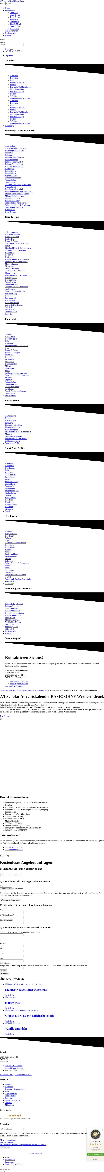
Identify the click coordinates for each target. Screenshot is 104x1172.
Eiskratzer (9, 153)
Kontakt (8, 35)
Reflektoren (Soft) (12, 200)
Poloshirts (9, 561)
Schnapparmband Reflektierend (17, 205)
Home (7, 8)
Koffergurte (9, 169)
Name (2, 910)
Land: (2, 958)
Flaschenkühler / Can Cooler (16, 346)
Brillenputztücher (12, 237)
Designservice (10, 33)
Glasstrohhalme (11, 608)
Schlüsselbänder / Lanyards (16, 373)
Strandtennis (10, 488)
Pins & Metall (15, 24)
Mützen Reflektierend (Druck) (17, 194)
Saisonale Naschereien (14, 305)
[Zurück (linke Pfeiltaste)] (1, 1171)
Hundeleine (9, 502)
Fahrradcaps (10, 155)
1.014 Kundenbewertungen (95, 1154)
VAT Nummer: (6, 963)
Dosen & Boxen (11, 241)
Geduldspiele (10, 475)
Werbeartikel (10, 10)
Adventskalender (12, 232)
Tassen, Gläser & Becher (15, 291)
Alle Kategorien (11, 31)
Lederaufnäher (11, 364)
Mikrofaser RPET (12, 620)
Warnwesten (10, 210)
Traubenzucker (11, 312)
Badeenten (9, 463)
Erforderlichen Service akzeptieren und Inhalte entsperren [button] (23, 1145)
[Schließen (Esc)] (9, 1169)
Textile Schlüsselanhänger (15, 391)
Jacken (8, 552)
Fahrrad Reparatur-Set (14, 162)
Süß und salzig (11, 293)
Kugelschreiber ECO (13, 615)
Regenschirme (10, 175)
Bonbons (8, 296)
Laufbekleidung (11, 554)
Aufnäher (14, 75)
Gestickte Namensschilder (15, 250)
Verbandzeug (10, 187)
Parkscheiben (10, 173)
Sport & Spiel (15, 26)
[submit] (1, 854)
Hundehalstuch (11, 504)
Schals (7, 371)
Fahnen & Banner (17, 82)
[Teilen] (6, 1169)
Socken (13, 94)
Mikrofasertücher (17, 89)
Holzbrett (9, 255)
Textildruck (14, 22)
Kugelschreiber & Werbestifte (17, 259)
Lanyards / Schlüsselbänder (21, 87)
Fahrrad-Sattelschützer (14, 164)
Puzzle (7, 479)
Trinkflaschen (10, 182)
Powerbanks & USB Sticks (16, 275)
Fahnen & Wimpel (12, 352)
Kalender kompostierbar (14, 613)
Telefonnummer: (6, 920)
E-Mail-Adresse (7, 915)
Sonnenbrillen (10, 180)
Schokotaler (10, 309)
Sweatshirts (9, 570)
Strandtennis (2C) (12, 491)
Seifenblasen (10, 484)
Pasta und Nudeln (12, 303)
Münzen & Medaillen (13, 436)
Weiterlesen (9, 995)
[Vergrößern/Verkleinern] (1, 1169)
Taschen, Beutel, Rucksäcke (16, 287)
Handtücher (9, 357)
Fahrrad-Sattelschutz (13, 606)
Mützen (8, 366)
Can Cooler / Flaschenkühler (16, 243)
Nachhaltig (14, 28)
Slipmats (8, 380)
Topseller (14, 13)
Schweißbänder (11, 482)
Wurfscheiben (10, 497)
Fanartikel (14, 19)
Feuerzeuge (9, 355)
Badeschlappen (11, 339)
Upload (3, 886)
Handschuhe (10, 547)
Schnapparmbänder (13, 178)
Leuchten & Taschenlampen (16, 262)
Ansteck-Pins (10, 416)
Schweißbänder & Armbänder (17, 375)
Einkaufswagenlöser (13, 427)
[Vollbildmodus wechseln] (4, 1169)
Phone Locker (10, 273)
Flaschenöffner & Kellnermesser (18, 248)
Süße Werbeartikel (24, 690)
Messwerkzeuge (11, 264)
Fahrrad (13, 85)
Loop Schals (10, 617)
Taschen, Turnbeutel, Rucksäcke (18, 185)
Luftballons (9, 361)
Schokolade (9, 307)
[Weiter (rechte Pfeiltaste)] (4, 1171)
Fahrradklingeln (11, 159)
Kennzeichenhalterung (14, 166)
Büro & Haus (15, 17)
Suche (2, 3)
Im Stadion (9, 359)
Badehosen (9, 466)
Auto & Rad (15, 15)
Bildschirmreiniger (12, 234)
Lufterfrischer (10, 171)
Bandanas (14, 78)
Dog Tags (9, 423)
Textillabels (9, 389)
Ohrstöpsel (9, 368)
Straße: (3, 943)
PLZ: (2, 948)
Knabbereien (10, 300)
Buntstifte (9, 472)
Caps (12, 80)
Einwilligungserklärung (35, 1153)
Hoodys (8, 549)
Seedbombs (9, 624)
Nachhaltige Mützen (13, 622)
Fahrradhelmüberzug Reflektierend (19, 191)
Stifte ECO (9, 629)
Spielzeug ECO (11, 627)
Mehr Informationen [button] (8, 1140)
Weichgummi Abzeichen (20, 98)
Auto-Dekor (10, 146)
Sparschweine (10, 282)
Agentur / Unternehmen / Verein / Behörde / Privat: (20, 932)
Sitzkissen (9, 377)
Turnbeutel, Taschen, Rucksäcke (18, 579)
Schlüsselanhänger (12, 441)
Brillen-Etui (9, 239)
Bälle (7, 341)
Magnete (8, 434)
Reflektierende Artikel (14, 189)
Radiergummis (11, 277)
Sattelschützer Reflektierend (16, 203)
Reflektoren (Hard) (12, 198)
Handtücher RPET (12, 611)
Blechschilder (10, 420)
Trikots (8, 495)
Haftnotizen (9, 252)
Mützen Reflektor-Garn (14, 196)
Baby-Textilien (11, 533)
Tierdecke (9, 509)
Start (2, 690)
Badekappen (10, 468)
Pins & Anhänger (17, 91)
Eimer (7, 246)
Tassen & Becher (12, 387)
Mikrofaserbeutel (12, 268)
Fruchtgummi (10, 298)
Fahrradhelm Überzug (14, 604)
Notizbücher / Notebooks (15, 271)
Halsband (9, 507)
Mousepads (9, 266)
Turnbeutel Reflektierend (15, 207)
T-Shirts (13, 96)
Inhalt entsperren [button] (6, 1142)
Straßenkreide (10, 493)
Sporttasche (9, 486)
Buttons (8, 418)
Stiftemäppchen (11, 284)
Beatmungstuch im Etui (14, 150)
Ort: (1, 953)
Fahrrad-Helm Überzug (14, 157)
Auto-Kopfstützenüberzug (15, 148)
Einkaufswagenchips (13, 425)
